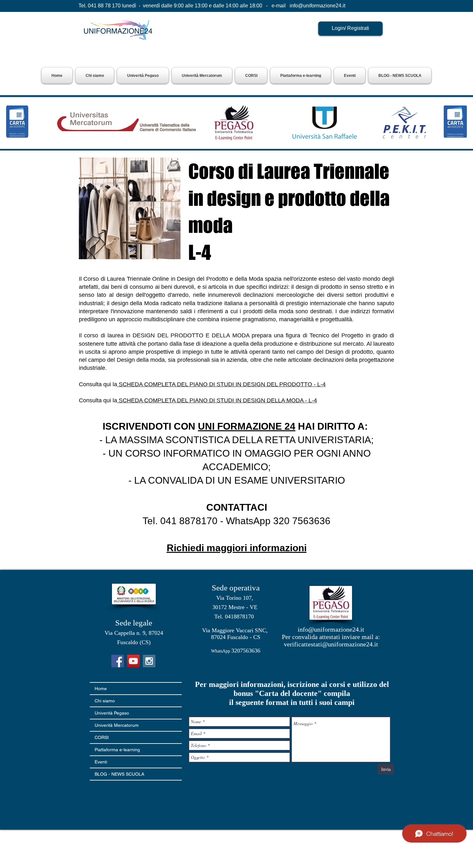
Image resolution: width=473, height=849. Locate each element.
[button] (143, 76)
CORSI (102, 737)
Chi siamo (105, 700)
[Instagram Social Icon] (149, 661)
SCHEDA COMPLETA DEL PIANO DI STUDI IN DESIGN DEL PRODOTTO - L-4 (221, 384)
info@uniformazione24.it (317, 5)
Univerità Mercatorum (117, 725)
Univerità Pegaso (112, 713)
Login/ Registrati (350, 28)
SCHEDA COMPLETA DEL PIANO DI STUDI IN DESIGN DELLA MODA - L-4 (217, 400)
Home (101, 688)
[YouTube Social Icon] (133, 661)
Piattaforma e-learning (117, 749)
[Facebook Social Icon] (117, 661)
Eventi (101, 761)
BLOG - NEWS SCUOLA (119, 774)
